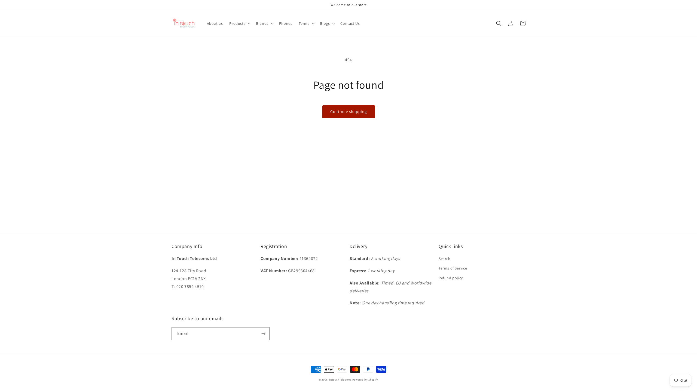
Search (445, 258)
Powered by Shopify (365, 379)
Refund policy (451, 277)
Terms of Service (453, 268)
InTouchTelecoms (340, 379)
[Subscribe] (263, 333)
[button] (239, 23)
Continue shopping (348, 111)
